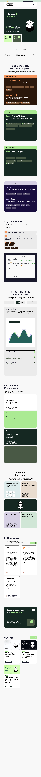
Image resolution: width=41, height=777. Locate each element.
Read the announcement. (28, 1)
